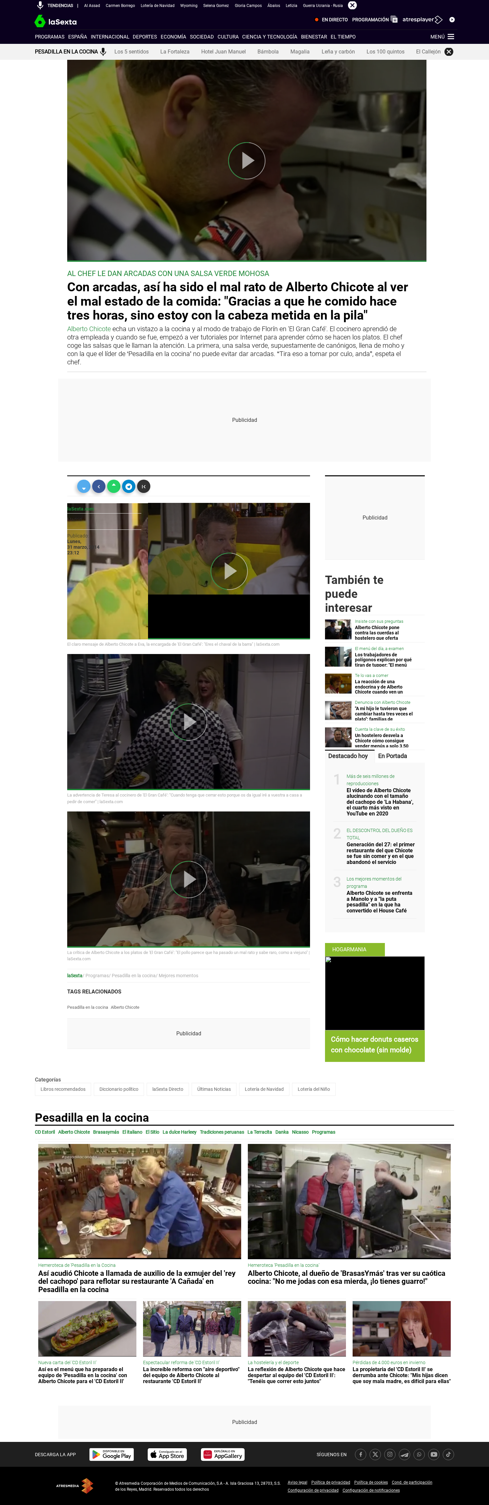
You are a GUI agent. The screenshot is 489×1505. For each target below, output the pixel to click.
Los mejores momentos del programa (374, 882)
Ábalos (273, 5)
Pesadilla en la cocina (87, 1007)
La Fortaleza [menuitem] (175, 51)
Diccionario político (118, 1089)
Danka (282, 1132)
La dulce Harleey (180, 1132)
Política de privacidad (330, 1482)
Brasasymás (106, 1132)
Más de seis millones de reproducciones (371, 780)
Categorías (48, 1080)
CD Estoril (45, 1132)
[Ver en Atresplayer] (422, 20)
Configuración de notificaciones (371, 1490)
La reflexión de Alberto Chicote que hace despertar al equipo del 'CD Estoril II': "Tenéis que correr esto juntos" (296, 1375)
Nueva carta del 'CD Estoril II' (67, 1362)
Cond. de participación (412, 1482)
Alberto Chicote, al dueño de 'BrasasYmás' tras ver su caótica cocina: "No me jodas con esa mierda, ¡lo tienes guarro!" (346, 1277)
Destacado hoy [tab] (348, 756)
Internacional (110, 37)
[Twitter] (83, 486)
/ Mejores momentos (177, 975)
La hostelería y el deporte (273, 1362)
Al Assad (92, 5)
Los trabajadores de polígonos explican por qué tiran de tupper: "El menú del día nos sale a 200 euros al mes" (383, 665)
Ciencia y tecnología (269, 37)
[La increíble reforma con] (192, 1329)
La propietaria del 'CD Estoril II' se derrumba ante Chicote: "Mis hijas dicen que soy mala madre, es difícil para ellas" (402, 1375)
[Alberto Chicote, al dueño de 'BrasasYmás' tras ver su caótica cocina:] (349, 1201)
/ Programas (95, 975)
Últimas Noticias (214, 1089)
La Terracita (259, 1132)
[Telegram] (128, 486)
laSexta (74, 975)
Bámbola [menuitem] (268, 51)
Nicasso (300, 1132)
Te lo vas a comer (371, 675)
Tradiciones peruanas (222, 1132)
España (77, 37)
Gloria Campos (248, 5)
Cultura (228, 37)
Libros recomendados (63, 1089)
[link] (111, 1454)
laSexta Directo (167, 1089)
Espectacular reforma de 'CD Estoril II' (181, 1362)
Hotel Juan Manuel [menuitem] (223, 51)
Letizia (291, 5)
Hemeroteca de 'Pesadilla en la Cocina (77, 1265)
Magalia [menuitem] (300, 51)
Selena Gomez (216, 5)
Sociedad (202, 37)
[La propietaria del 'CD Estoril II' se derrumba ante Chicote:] (402, 1329)
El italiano (132, 1132)
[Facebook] (98, 486)
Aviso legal (297, 1482)
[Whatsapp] (113, 486)
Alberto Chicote (89, 329)
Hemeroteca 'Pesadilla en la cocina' (283, 1265)
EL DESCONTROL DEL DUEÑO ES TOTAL (379, 834)
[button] (40, 5)
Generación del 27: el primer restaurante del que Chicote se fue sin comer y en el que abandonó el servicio (381, 853)
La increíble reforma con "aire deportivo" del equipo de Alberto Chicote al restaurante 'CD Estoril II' (191, 1375)
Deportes (145, 37)
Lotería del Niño (314, 1089)
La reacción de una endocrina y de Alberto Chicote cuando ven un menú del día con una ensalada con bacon (379, 692)
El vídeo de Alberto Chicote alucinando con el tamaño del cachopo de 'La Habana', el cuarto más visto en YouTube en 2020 (380, 802)
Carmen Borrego (120, 5)
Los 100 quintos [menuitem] (386, 51)
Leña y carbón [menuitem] (338, 51)
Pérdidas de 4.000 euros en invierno (389, 1362)
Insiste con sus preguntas (379, 621)
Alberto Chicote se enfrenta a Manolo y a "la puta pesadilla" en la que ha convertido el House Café (379, 902)
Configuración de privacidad (313, 1490)
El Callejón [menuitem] (428, 51)
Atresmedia (75, 1485)
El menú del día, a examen (379, 648)
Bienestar (314, 37)
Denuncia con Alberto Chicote (382, 702)
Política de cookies (371, 1482)
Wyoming (189, 5)
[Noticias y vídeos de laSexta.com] (67, 20)
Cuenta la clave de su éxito (380, 729)
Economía (173, 37)
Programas (50, 37)
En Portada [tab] (392, 756)
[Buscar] (452, 19)
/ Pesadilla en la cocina (132, 975)
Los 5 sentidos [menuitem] (131, 51)
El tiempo (343, 37)
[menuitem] (330, 20)
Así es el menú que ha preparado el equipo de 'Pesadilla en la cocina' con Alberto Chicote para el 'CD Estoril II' (82, 1375)
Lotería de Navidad (158, 5)
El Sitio (152, 1132)
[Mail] (143, 486)
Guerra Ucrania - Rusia (323, 5)
